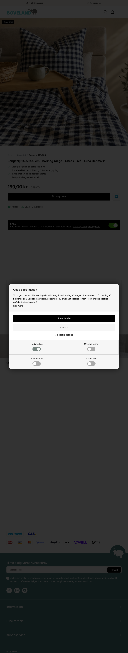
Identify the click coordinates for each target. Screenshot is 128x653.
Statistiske (91, 358)
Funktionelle (37, 358)
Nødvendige (37, 344)
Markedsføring (91, 344)
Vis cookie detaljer (64, 335)
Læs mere (18, 306)
